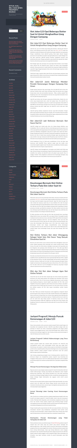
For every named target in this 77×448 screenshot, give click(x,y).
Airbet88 (10, 170)
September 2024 (12, 126)
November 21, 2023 (34, 188)
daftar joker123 (58, 50)
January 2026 (11, 97)
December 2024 (12, 121)
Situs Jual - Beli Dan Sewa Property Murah (15, 9)
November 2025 (12, 102)
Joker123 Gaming (56, 422)
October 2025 (11, 104)
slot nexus (11, 189)
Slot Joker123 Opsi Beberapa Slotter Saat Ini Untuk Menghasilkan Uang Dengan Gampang (48, 34)
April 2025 (11, 111)
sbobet (10, 179)
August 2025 (11, 107)
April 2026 (11, 90)
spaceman (11, 193)
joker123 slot (38, 199)
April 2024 (11, 138)
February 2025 (11, 116)
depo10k (10, 172)
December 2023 (12, 147)
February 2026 (11, 95)
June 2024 (11, 133)
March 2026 (11, 92)
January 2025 (11, 119)
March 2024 (11, 140)
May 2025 (11, 109)
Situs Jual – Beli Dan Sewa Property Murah (43, 445)
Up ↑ (67, 445)
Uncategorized (11, 198)
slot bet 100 (11, 184)
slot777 (10, 191)
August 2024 (11, 128)
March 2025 (11, 114)
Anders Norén (61, 445)
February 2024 (11, 142)
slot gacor (11, 186)
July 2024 (11, 130)
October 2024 (11, 123)
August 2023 (11, 157)
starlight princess (12, 196)
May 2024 (11, 135)
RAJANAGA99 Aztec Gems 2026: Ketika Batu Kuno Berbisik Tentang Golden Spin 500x (15, 57)
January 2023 (11, 159)
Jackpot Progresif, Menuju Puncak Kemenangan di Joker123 (47, 317)
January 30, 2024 (34, 39)
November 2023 (12, 150)
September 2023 (12, 154)
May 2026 (11, 87)
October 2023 (11, 152)
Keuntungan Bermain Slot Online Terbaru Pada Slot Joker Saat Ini (46, 184)
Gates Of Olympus (12, 174)
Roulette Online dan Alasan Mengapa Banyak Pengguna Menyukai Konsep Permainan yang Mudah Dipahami (16, 62)
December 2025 (12, 99)
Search (10, 28)
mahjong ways (11, 177)
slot (9, 181)
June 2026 (11, 85)
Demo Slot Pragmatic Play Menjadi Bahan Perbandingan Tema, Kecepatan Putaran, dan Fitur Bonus (16, 42)
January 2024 (11, 145)
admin (40, 39)
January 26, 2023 (34, 321)
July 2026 (11, 83)
